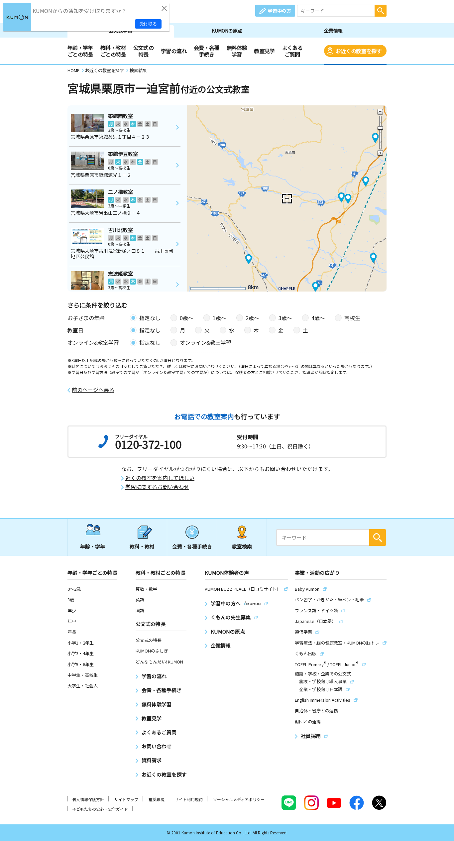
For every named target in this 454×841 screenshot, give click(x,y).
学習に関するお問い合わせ (157, 486)
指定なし (150, 318)
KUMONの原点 (227, 30)
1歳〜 (219, 318)
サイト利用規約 (189, 799)
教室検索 (242, 546)
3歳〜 (285, 318)
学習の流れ (173, 51)
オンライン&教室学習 (205, 342)
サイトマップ (126, 799)
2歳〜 (252, 318)
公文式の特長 (143, 51)
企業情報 (333, 30)
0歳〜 (186, 318)
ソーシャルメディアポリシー (239, 799)
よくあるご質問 (292, 51)
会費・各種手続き (206, 51)
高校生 (352, 318)
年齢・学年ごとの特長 (80, 51)
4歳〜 (318, 318)
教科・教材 (142, 546)
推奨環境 (157, 799)
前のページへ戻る (93, 389)
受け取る (148, 23)
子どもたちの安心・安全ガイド (100, 809)
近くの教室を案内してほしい (159, 477)
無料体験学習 (237, 51)
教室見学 (264, 51)
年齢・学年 (92, 546)
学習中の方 (279, 10)
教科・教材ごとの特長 (113, 51)
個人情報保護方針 (88, 799)
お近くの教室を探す (359, 51)
